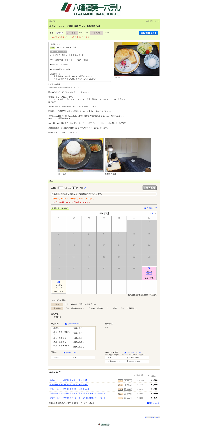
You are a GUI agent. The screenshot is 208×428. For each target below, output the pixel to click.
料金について (152, 208)
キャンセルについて (133, 352)
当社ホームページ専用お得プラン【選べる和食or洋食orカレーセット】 (78, 393)
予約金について (72, 352)
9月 (151, 213)
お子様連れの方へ (74, 324)
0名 (84, 188)
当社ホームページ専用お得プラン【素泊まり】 (68, 380)
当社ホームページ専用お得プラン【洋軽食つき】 (69, 389)
